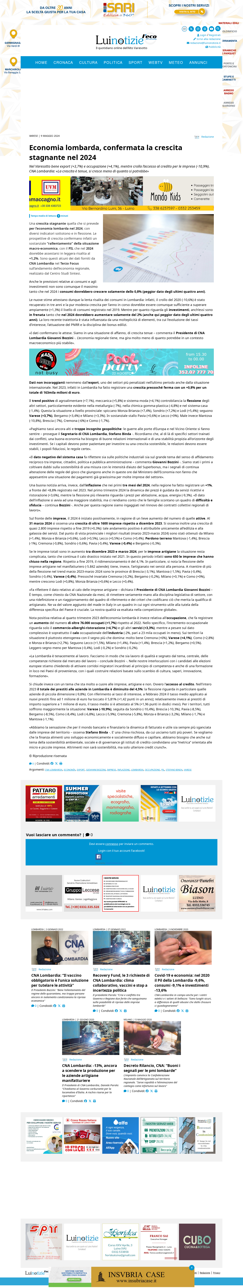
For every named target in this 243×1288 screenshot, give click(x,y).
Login (203, 35)
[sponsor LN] (197, 820)
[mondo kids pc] (121, 209)
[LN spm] (44, 1259)
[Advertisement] (121, 106)
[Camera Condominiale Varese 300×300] (197, 1153)
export (81, 769)
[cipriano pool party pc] (117, 374)
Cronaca (63, 62)
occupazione (152, 769)
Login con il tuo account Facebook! (121, 851)
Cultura (88, 62)
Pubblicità (214, 46)
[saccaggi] (120, 911)
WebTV (156, 62)
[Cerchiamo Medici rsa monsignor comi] (44, 1153)
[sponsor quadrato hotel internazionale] (44, 911)
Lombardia (137, 769)
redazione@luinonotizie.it (205, 43)
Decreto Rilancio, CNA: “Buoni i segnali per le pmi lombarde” (152, 1068)
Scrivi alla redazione (208, 39)
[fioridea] (120, 1259)
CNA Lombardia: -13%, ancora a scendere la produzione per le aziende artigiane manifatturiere (89, 1073)
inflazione (123, 769)
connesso (111, 844)
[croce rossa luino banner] (82, 1153)
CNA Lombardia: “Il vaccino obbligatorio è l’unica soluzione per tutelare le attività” (59, 980)
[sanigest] (120, 820)
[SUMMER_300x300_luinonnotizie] (82, 820)
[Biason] (197, 911)
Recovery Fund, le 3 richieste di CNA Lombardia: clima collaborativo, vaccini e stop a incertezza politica (121, 983)
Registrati (215, 35)
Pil (162, 769)
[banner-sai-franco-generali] (159, 1259)
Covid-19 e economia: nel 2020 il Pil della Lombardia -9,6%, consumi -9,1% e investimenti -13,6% (182, 983)
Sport (135, 62)
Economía (69, 769)
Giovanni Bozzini (96, 769)
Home (41, 62)
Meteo (176, 62)
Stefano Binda (174, 769)
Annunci (198, 62)
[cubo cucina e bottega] (197, 1259)
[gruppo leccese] (82, 911)
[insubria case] (121, 1286)
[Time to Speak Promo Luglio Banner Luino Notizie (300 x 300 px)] (159, 820)
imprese (111, 769)
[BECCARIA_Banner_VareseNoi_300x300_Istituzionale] (159, 1153)
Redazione (207, 136)
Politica (113, 62)
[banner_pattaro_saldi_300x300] (44, 820)
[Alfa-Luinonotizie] (120, 1153)
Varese (188, 769)
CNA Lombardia (53, 769)
